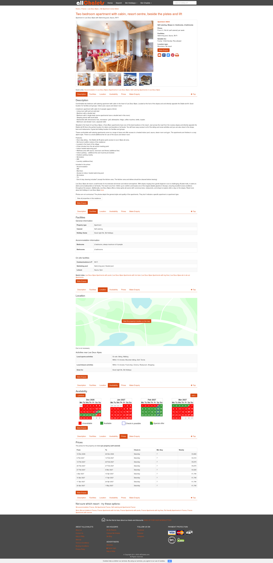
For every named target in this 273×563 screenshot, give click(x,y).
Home (110, 2)
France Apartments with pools (130, 510)
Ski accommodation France (85, 507)
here (102, 190)
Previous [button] (82, 46)
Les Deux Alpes (93, 9)
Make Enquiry (163, 50)
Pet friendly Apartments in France (175, 510)
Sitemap (78, 539)
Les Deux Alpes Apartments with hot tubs (126, 275)
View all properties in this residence (89, 198)
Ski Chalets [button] (145, 2)
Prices (123, 94)
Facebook (140, 530)
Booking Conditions (82, 546)
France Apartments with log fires (152, 510)
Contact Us (79, 533)
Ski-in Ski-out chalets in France (86, 510)
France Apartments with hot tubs (108, 510)
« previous (80, 395)
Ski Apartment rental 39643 (109, 9)
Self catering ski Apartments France (123, 507)
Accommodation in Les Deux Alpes (96, 90)
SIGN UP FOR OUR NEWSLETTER (157, 520)
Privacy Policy (80, 549)
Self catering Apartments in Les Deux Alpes (145, 90)
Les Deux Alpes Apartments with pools (98, 275)
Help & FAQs (80, 536)
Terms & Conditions (82, 543)
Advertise (110, 545)
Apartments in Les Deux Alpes (119, 90)
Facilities (92, 94)
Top (194, 94)
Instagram (140, 536)
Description (81, 94)
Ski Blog (109, 536)
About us (79, 530)
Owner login (112, 548)
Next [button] (147, 46)
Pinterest (140, 533)
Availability (113, 94)
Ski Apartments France (102, 507)
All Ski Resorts (111, 530)
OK (170, 561)
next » (194, 395)
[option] (115, 46)
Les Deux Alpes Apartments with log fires (155, 275)
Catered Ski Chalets (113, 533)
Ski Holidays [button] (130, 2)
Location (102, 94)
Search (119, 2)
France (83, 9)
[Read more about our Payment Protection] (172, 532)
